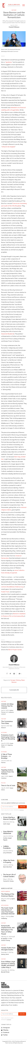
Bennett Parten (5, 972)
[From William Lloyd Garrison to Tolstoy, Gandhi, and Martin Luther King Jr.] (22, 963)
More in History (7, 888)
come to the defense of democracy (12, 586)
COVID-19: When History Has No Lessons (7, 706)
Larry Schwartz (7, 852)
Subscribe (22, 806)
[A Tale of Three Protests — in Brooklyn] (22, 756)
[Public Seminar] (4, 5)
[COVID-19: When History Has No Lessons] (22, 706)
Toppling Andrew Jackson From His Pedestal (7, 772)
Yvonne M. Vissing (8, 881)
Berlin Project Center (15, 649)
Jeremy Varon (5, 954)
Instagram (6, 1027)
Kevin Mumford (7, 867)
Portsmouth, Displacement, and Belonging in (7, 930)
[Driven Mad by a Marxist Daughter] (22, 821)
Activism (4, 732)
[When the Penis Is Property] (22, 864)
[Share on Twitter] (10, 673)
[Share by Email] (14, 673)
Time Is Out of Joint (8, 785)
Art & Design (4, 905)
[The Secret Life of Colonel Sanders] (22, 879)
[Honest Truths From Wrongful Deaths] (22, 949)
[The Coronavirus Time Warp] (22, 723)
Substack (9, 1019)
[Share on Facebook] (7, 673)
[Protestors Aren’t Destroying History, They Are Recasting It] (22, 737)
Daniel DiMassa (14, 27)
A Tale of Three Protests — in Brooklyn (6, 756)
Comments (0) (14, 690)
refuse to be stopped (8, 146)
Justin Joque (6, 824)
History (14, 10)
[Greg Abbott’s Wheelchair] (22, 835)
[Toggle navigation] (24, 5)
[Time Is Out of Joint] (22, 787)
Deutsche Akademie (7, 334)
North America (5, 891)
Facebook (6, 1032)
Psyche (3, 782)
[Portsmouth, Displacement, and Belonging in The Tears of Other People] (22, 927)
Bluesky (5, 1030)
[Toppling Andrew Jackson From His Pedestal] (22, 771)
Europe (12, 680)
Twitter (5, 1035)
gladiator (9, 62)
